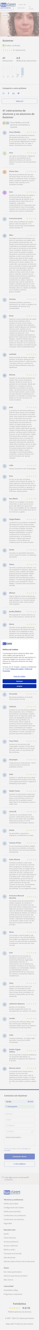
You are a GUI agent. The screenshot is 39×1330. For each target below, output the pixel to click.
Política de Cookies (17, 669)
